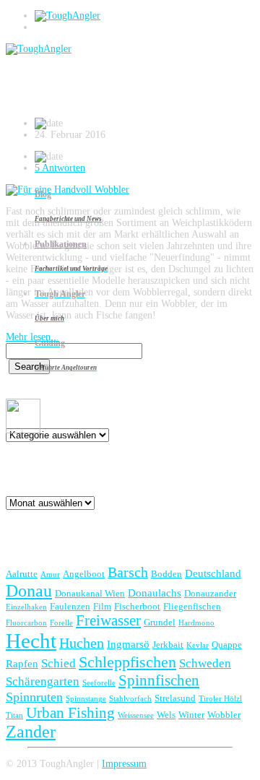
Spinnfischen (158, 680)
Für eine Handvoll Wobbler (108, 90)
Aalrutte (22, 573)
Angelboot (84, 573)
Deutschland (213, 573)
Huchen (81, 643)
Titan (14, 715)
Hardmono (196, 623)
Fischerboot (137, 606)
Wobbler (223, 714)
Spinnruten (34, 697)
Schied (58, 663)
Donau (29, 590)
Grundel (160, 622)
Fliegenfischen (192, 606)
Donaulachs (154, 592)
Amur (50, 574)
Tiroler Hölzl (220, 699)
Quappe (227, 644)
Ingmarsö (128, 644)
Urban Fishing (70, 713)
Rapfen (22, 663)
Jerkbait (167, 644)
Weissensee (136, 715)
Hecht (31, 640)
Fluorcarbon (26, 623)
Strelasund (175, 698)
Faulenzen (70, 606)
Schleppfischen (127, 662)
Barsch (128, 572)
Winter (191, 714)
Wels (166, 714)
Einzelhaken (26, 607)
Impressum (124, 763)
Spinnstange (86, 699)
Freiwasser (108, 620)
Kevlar (197, 645)
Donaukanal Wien (90, 593)
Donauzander (210, 593)
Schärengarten (42, 681)
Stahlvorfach (130, 699)
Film (102, 606)
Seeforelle (99, 683)
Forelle (61, 623)
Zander (31, 731)
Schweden (205, 663)
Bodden (166, 573)
